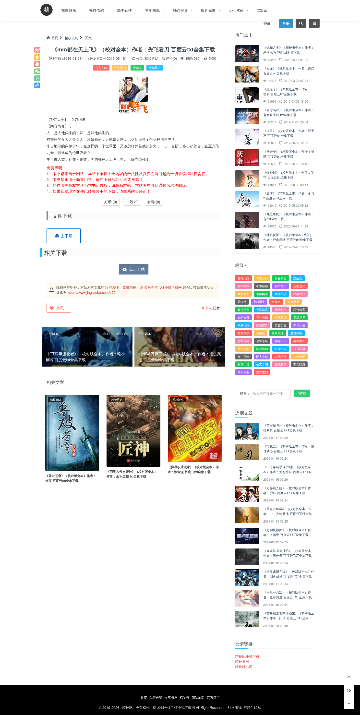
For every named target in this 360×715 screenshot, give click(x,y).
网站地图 (198, 697)
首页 (54, 37)
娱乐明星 (299, 348)
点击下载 (137, 269)
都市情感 (262, 286)
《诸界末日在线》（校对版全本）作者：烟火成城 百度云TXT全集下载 (288, 574)
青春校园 (281, 278)
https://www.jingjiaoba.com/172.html (95, 292)
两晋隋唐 (299, 364)
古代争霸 (299, 356)
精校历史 (116, 399)
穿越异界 (293, 301)
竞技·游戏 (152, 10)
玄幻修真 (243, 317)
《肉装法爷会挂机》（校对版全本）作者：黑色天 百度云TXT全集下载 (288, 553)
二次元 (262, 10)
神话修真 (262, 309)
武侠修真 (262, 325)
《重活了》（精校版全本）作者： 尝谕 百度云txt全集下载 (287, 91)
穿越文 (137, 67)
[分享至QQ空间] (37, 57)
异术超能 (243, 348)
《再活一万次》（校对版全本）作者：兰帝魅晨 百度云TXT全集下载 (287, 594)
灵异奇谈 (262, 317)
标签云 (184, 697)
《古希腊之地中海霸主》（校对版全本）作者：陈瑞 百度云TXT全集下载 (288, 618)
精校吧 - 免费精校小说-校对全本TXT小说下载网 (145, 287)
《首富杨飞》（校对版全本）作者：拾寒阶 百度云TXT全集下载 (288, 427)
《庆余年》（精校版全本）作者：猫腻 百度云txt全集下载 (288, 154)
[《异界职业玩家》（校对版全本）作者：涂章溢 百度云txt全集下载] (195, 428)
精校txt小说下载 (247, 656)
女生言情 (243, 356)
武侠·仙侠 (124, 10)
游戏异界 (299, 317)
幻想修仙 (262, 348)
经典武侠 (299, 294)
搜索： (245, 393)
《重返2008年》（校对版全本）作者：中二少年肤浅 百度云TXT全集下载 (287, 513)
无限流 (260, 333)
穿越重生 (155, 67)
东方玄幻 (101, 67)
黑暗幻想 (243, 278)
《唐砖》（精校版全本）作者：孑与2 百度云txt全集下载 (288, 195)
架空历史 (281, 325)
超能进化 (299, 286)
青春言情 (262, 278)
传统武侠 (281, 364)
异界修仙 (299, 341)
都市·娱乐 (68, 10)
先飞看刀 (120, 67)
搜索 (302, 393)
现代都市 (281, 309)
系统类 (242, 301)
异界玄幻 (281, 341)
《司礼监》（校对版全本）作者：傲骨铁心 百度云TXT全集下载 (288, 448)
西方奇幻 (243, 294)
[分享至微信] (37, 71)
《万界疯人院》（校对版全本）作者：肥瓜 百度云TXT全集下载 (287, 490)
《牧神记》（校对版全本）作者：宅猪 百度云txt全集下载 (288, 174)
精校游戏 (178, 399)
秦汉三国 (243, 309)
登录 (267, 23)
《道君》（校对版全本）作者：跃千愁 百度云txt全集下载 (288, 133)
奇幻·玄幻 (96, 10)
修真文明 (262, 364)
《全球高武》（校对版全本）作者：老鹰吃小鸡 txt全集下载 (288, 112)
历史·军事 (208, 10)
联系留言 (213, 697)
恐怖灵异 (243, 341)
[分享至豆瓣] (37, 78)
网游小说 (281, 294)
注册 (286, 23)
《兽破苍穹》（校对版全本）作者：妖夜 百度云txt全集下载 (70, 478)
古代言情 (281, 356)
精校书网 (242, 661)
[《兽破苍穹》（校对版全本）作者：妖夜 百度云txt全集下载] (72, 432)
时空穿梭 (243, 333)
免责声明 (155, 697)
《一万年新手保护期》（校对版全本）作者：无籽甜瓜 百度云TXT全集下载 (287, 472)
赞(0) (211, 58)
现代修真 (299, 309)
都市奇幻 (281, 286)
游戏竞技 (281, 317)
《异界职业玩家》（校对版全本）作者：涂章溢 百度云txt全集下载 (193, 469)
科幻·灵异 (180, 10)
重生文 (297, 278)
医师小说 (243, 364)
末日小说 (299, 325)
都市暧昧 (243, 286)
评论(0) (171, 58)
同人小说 (262, 356)
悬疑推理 (278, 333)
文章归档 (171, 697)
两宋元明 (243, 372)
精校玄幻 (71, 37)
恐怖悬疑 (262, 341)
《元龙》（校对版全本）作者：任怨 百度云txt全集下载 (288, 70)
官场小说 (281, 348)
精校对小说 (243, 666)
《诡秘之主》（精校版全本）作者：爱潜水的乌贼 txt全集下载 (288, 50)
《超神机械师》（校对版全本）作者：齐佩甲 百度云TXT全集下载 (287, 532)
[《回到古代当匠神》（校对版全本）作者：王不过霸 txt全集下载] (133, 430)
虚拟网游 (262, 294)
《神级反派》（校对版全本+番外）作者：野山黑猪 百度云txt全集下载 (288, 237)
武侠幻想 (243, 325)
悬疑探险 (296, 333)
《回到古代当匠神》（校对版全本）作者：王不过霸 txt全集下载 (132, 474)
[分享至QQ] (37, 64)
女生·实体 (236, 10)
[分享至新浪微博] (37, 50)
